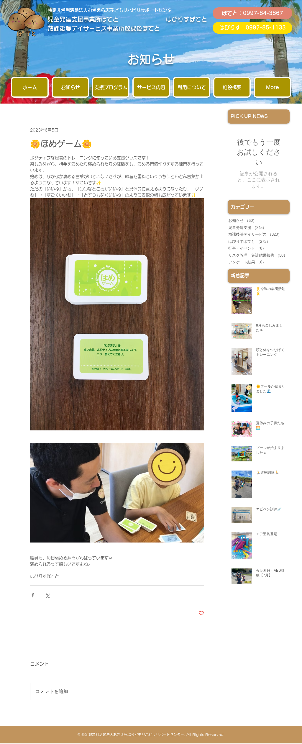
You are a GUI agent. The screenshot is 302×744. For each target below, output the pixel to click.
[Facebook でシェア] (33, 595)
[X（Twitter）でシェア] (47, 595)
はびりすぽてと (44, 576)
